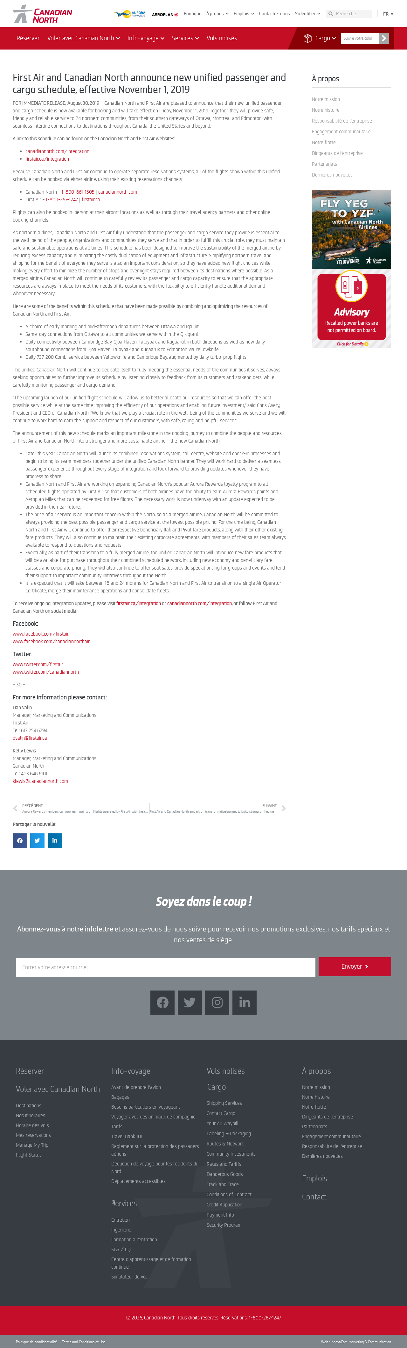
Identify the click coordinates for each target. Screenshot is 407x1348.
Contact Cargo (221, 1113)
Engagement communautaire (341, 132)
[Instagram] (217, 1003)
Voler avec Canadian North (80, 38)
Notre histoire (326, 110)
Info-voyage (143, 38)
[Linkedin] (244, 1003)
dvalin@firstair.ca (30, 738)
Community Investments (231, 1154)
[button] (20, 840)
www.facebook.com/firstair (41, 634)
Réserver (28, 38)
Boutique (192, 14)
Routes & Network (225, 1144)
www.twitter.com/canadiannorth (46, 672)
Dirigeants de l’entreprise (337, 153)
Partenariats (324, 164)
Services (182, 38)
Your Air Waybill (222, 1123)
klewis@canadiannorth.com (40, 781)
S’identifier (305, 14)
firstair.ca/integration (47, 159)
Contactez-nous (274, 14)
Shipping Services (224, 1103)
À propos (215, 14)
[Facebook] (162, 1003)
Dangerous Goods (225, 1174)
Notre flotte (324, 142)
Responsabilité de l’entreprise (342, 121)
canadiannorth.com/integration (57, 151)
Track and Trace (223, 1184)
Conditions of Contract (229, 1194)
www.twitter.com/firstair (38, 664)
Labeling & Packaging (229, 1134)
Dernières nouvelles (332, 175)
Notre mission (326, 99)
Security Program (224, 1225)
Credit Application (224, 1205)
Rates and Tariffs (224, 1164)
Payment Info (220, 1215)
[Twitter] (190, 1003)
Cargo (318, 38)
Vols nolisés (222, 38)
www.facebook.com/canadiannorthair (51, 641)
